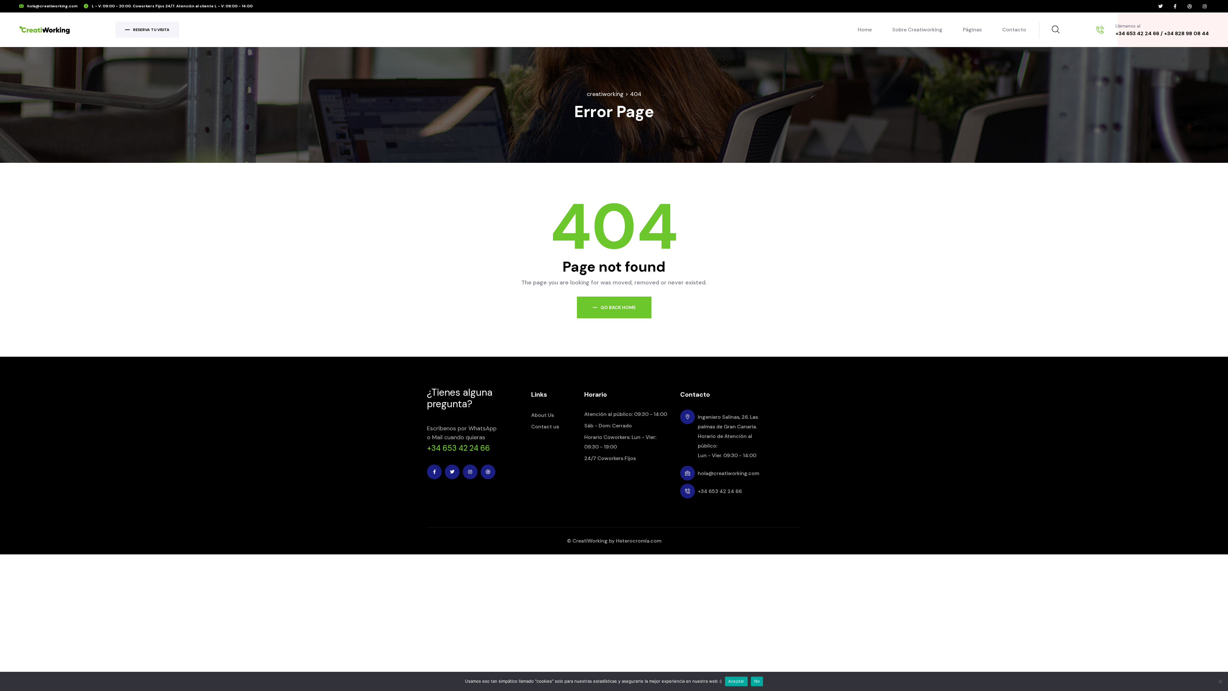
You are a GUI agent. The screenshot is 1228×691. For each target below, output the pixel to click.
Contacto (1014, 29)
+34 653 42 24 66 (458, 448)
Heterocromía (632, 540)
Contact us (545, 426)
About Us (542, 415)
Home (865, 29)
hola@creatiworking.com (52, 6)
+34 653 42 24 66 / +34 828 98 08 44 (1162, 33)
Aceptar (736, 681)
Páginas (972, 29)
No (757, 681)
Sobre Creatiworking (917, 29)
